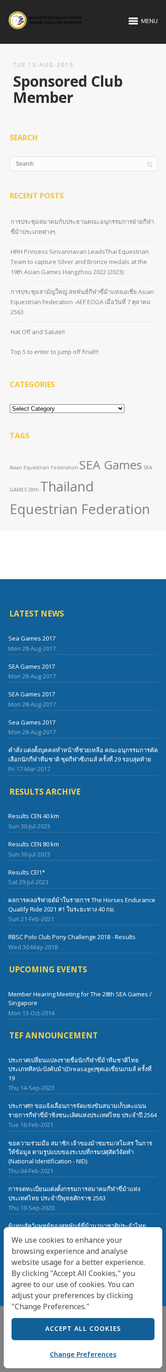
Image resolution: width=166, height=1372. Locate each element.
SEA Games (110, 464)
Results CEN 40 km (33, 816)
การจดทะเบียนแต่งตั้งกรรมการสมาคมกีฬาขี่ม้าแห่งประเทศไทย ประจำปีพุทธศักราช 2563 (74, 1193)
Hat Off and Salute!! (38, 332)
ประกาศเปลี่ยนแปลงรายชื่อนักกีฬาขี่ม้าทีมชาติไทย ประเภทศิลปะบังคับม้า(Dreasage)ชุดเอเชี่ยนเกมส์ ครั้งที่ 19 (80, 1069)
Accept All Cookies (83, 1329)
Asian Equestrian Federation (44, 467)
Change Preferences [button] (83, 1355)
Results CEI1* (26, 872)
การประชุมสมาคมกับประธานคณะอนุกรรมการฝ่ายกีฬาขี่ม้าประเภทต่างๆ (82, 226)
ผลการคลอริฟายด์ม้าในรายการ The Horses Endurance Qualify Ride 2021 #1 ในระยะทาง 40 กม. (81, 904)
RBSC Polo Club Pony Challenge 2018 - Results (72, 937)
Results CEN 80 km (33, 844)
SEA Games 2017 (31, 666)
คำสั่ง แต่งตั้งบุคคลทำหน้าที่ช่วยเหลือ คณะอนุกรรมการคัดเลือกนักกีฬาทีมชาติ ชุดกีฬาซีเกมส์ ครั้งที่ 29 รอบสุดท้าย (83, 754)
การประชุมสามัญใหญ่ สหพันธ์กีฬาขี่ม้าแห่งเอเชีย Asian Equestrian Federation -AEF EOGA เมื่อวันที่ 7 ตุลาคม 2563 (82, 302)
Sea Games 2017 (31, 638)
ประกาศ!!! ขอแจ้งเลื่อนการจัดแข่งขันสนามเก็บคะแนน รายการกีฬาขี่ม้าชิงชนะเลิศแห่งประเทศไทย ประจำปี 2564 (82, 1110)
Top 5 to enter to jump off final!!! (55, 351)
